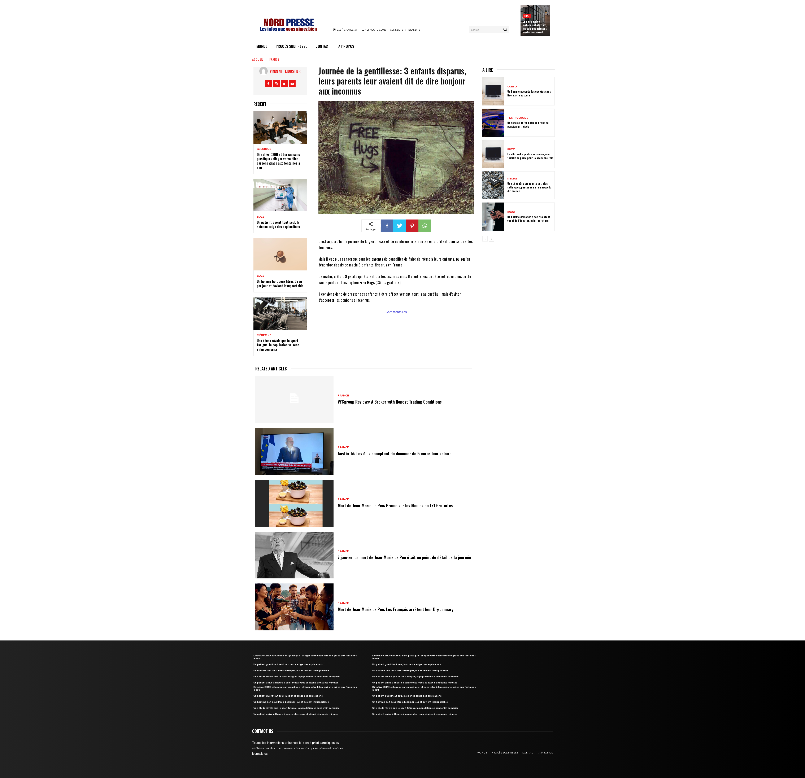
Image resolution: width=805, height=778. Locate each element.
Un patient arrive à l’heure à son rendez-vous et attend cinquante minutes (295, 682)
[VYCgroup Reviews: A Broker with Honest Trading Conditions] (294, 399)
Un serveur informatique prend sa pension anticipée (528, 124)
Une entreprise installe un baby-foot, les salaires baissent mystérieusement (535, 26)
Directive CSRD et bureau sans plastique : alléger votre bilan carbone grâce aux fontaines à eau (278, 161)
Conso (512, 87)
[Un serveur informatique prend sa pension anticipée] (493, 123)
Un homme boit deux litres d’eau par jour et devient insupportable (280, 283)
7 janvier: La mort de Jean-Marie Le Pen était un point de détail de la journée (404, 557)
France (274, 59)
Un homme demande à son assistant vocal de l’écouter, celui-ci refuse (528, 218)
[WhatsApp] (424, 226)
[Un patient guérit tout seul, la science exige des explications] (280, 195)
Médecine (264, 335)
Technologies (517, 118)
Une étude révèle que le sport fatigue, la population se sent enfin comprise (278, 345)
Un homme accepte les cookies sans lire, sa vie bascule (529, 93)
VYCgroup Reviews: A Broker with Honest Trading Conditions (390, 402)
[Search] (505, 29)
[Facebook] (268, 83)
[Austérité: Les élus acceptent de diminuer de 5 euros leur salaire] (294, 451)
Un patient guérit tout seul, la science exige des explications (278, 224)
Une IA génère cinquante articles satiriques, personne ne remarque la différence (529, 187)
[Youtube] (292, 83)
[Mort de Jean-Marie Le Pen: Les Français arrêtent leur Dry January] (294, 606)
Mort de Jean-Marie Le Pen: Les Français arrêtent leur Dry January (395, 609)
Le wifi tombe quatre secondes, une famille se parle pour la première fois (530, 156)
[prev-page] (485, 239)
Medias (512, 179)
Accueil (257, 59)
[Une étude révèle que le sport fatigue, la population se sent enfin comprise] (280, 313)
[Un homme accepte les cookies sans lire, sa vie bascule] (493, 91)
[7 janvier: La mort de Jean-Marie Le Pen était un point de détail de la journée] (294, 555)
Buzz (527, 16)
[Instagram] (276, 83)
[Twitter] (284, 83)
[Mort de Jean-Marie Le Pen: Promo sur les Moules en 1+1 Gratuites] (294, 503)
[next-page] (491, 239)
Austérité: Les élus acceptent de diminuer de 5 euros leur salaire (395, 453)
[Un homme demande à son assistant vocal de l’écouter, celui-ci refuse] (493, 217)
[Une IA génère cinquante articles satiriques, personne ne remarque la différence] (493, 185)
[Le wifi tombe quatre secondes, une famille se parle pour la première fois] (493, 154)
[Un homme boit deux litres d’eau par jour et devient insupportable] (280, 254)
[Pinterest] (412, 226)
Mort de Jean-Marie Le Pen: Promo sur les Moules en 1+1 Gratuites (395, 505)
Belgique (264, 149)
